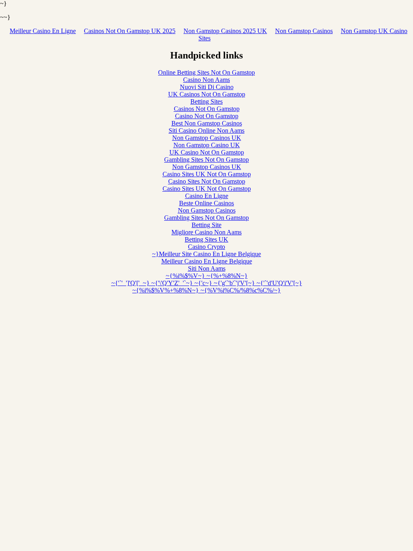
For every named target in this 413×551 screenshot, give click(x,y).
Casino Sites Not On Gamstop (206, 181)
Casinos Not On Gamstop (207, 108)
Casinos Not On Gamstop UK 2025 (129, 30)
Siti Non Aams (206, 268)
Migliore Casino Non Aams (206, 232)
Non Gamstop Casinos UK (206, 137)
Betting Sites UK (206, 239)
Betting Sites (206, 101)
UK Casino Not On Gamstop (206, 152)
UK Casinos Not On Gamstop (206, 94)
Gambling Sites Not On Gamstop (206, 159)
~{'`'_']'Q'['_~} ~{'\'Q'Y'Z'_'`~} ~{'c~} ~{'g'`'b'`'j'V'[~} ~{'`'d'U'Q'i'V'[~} (206, 283)
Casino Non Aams (206, 79)
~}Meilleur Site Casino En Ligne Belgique (206, 253)
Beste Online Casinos (206, 203)
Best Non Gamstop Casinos (206, 123)
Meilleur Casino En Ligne (43, 30)
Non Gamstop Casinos (304, 30)
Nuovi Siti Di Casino (207, 86)
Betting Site (206, 224)
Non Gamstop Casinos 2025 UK (225, 30)
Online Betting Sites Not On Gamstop (206, 72)
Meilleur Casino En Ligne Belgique (206, 261)
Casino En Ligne (206, 195)
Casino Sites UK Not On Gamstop (207, 174)
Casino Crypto (206, 246)
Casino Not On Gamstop (206, 116)
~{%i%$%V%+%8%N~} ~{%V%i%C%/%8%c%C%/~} (206, 290)
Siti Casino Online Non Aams (206, 130)
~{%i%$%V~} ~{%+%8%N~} (207, 275)
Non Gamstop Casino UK (206, 145)
